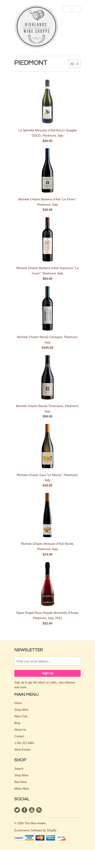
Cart (76, 9)
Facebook (24, 810)
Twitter (17, 810)
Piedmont (30, 62)
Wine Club (20, 716)
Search (18, 768)
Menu (67, 9)
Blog (17, 723)
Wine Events (22, 749)
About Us (20, 729)
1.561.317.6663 (24, 743)
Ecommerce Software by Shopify (35, 830)
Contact (19, 736)
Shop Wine (21, 709)
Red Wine (20, 782)
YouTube (31, 810)
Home (18, 703)
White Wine (21, 788)
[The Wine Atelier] (36, 27)
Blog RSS (39, 810)
